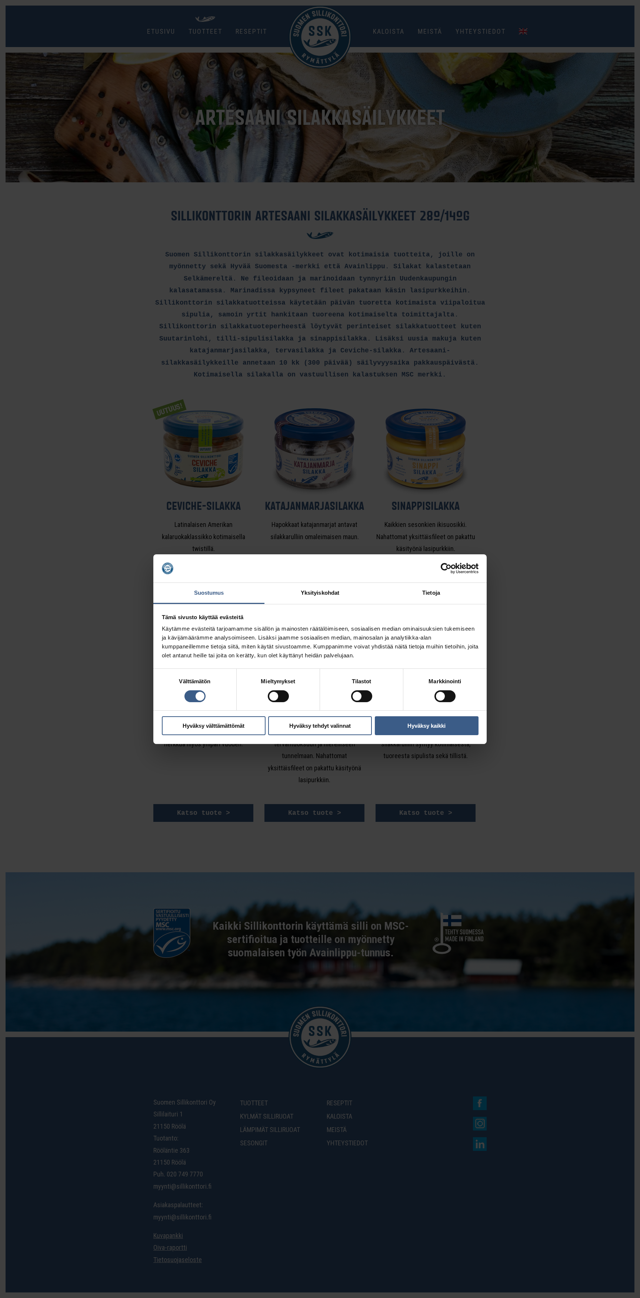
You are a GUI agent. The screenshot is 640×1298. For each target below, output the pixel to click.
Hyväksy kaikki (426, 726)
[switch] (278, 696)
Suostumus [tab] (209, 593)
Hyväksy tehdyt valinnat (320, 726)
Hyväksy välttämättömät (213, 726)
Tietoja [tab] (431, 593)
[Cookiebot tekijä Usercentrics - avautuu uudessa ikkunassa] (446, 568)
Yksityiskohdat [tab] (320, 593)
